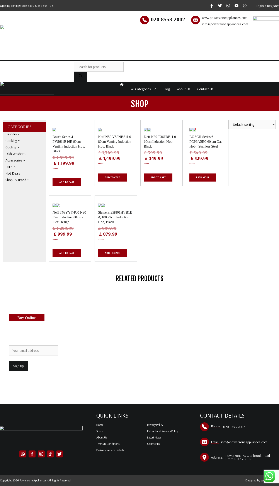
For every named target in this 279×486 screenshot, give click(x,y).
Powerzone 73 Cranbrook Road (247, 455)
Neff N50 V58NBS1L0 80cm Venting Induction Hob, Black (114, 141)
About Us (183, 89)
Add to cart (66, 182)
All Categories (141, 89)
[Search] (80, 77)
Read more (202, 177)
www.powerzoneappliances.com (224, 17)
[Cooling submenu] (18, 147)
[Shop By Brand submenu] (28, 180)
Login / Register (267, 5)
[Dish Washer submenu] (25, 154)
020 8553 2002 (168, 19)
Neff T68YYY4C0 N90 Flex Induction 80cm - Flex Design (69, 217)
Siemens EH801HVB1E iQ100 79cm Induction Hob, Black (115, 217)
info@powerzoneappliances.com (225, 24)
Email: (215, 442)
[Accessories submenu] (24, 160)
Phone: (216, 426)
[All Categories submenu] (237, 55)
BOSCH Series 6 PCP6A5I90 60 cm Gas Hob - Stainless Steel (205, 141)
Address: (217, 457)
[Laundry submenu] (19, 134)
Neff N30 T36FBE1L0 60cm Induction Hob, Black (160, 141)
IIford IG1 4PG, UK (238, 459)
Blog (166, 89)
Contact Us (205, 89)
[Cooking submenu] (19, 140)
